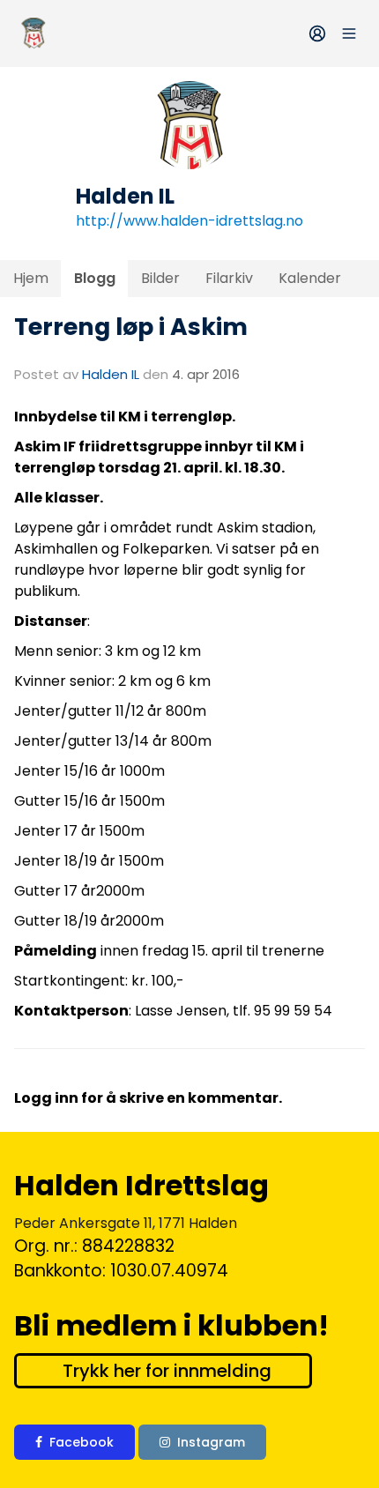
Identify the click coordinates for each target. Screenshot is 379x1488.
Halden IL (110, 374)
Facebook (81, 1442)
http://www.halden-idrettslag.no (189, 221)
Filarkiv (229, 278)
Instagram (211, 1442)
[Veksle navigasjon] (349, 33)
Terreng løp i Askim (131, 326)
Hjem (30, 278)
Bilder (160, 278)
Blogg (94, 278)
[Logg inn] (317, 33)
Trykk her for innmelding (167, 1370)
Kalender (310, 278)
